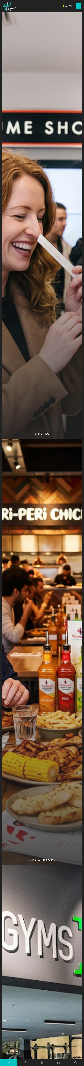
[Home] (8, 1062)
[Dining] (42, 1062)
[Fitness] (58, 1062)
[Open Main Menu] (78, 6)
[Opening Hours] (75, 1062)
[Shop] (25, 1062)
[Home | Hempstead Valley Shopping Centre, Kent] (9, 6)
